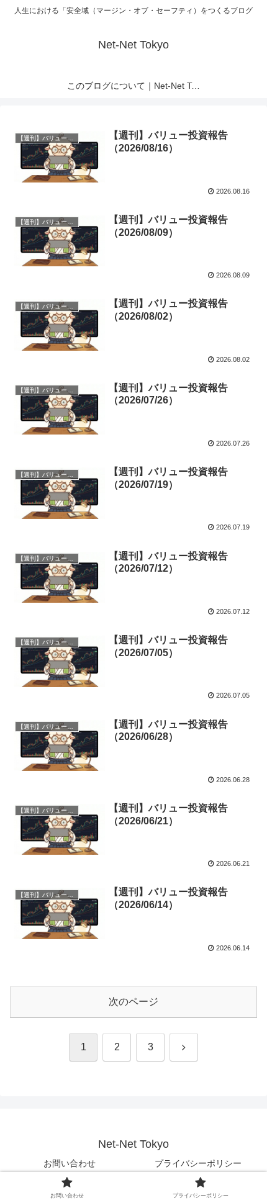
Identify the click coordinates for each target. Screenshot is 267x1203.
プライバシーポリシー (198, 1163)
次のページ (133, 1001)
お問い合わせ (69, 1163)
